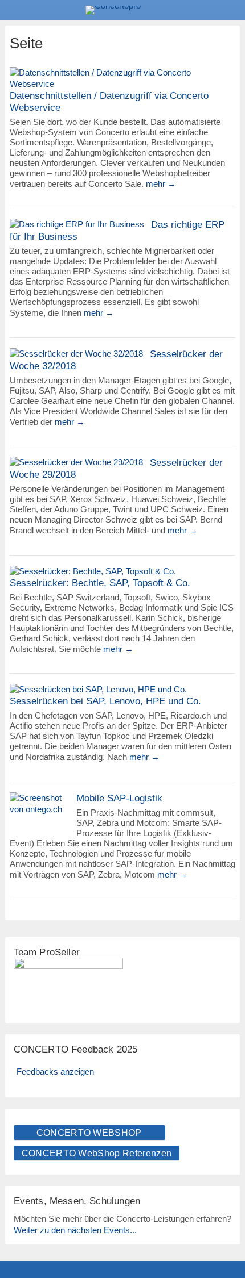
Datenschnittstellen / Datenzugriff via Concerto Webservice (109, 101)
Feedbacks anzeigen (55, 1071)
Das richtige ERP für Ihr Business (117, 230)
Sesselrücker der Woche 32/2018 (116, 360)
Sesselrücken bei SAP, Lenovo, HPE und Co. (105, 701)
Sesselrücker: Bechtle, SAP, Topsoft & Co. (100, 583)
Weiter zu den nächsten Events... (75, 1230)
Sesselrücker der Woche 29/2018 (116, 468)
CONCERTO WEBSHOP (89, 1133)
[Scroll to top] (228, 1240)
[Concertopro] (122, 10)
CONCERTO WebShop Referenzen (97, 1153)
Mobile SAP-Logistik (119, 798)
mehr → (161, 184)
